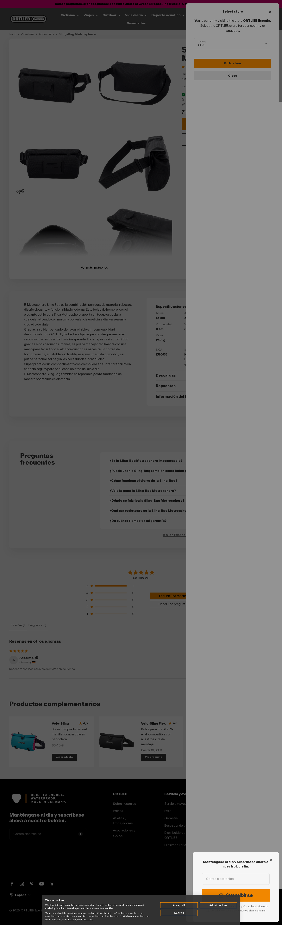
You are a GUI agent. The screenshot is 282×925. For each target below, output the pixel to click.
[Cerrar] (271, 860)
